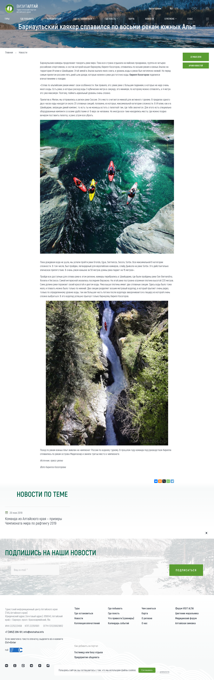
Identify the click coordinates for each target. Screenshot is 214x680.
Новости (78, 618)
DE (181, 8)
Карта (145, 613)
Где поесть (114, 613)
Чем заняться (149, 608)
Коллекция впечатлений (87, 623)
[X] (164, 481)
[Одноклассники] (160, 481)
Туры (77, 608)
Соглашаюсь (147, 670)
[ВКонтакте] (156, 481)
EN (176, 8)
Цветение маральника (187, 613)
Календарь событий (118, 623)
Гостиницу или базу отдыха (88, 652)
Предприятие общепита (86, 657)
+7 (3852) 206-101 (13, 631)
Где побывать (115, 608)
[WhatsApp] (168, 481)
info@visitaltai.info (33, 631)
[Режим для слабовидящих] (194, 8)
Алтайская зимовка (185, 623)
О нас (144, 623)
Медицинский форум (186, 618)
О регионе (147, 618)
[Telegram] (172, 481)
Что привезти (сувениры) (121, 618)
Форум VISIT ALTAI (184, 608)
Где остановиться (83, 613)
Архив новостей (196, 65)
